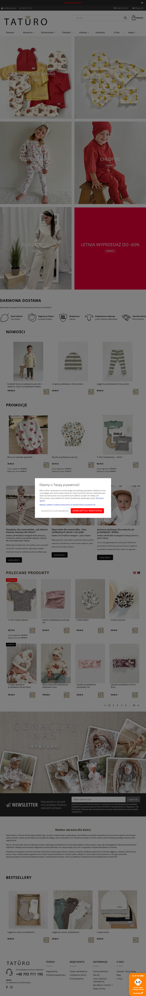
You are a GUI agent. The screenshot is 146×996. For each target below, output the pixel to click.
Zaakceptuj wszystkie (87, 510)
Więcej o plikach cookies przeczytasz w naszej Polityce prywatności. (67, 504)
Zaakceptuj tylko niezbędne (55, 511)
